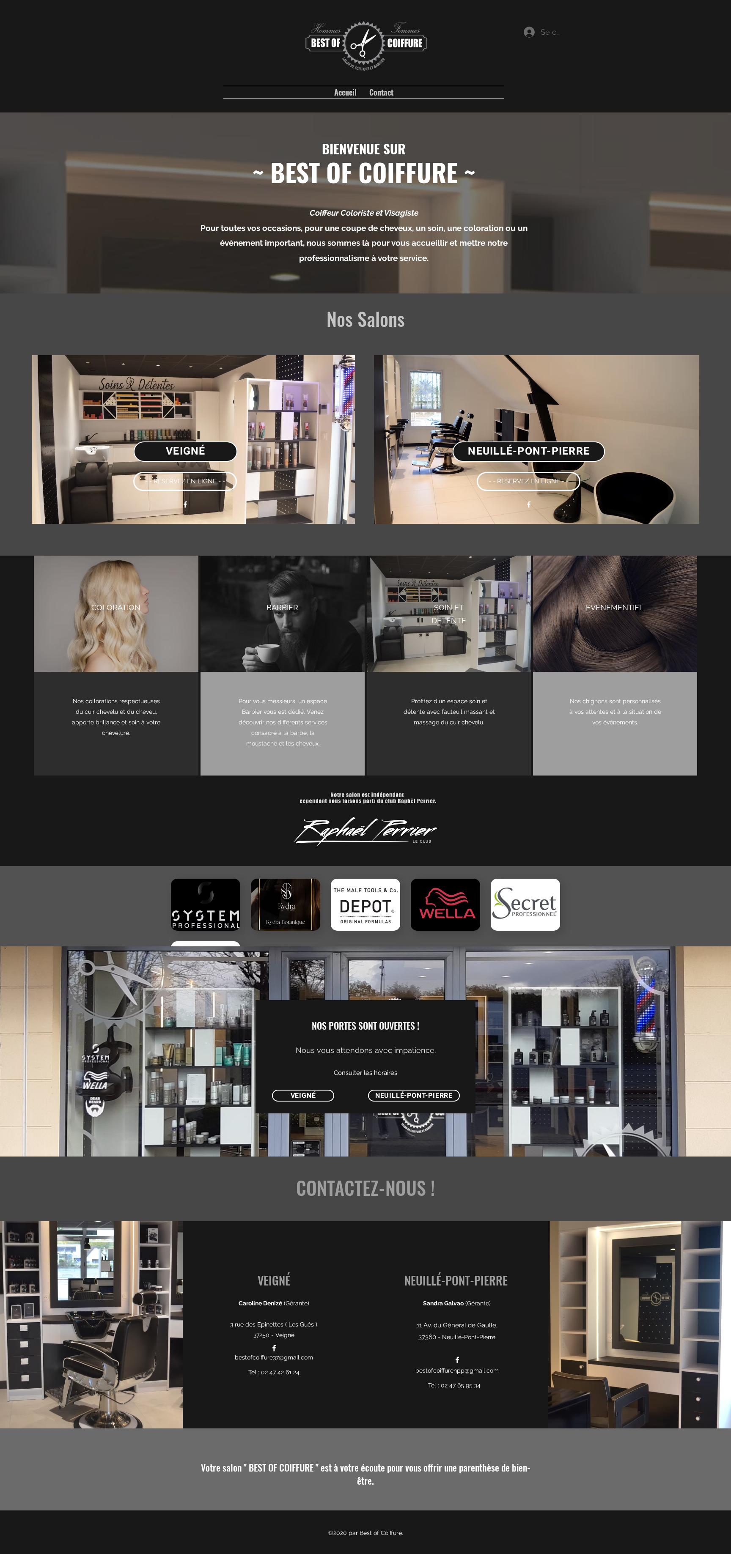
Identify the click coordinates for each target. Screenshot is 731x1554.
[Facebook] (185, 504)
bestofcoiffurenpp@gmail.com (457, 1370)
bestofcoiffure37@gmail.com (274, 1357)
